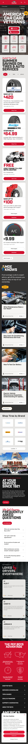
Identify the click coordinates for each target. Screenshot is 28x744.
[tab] (5, 74)
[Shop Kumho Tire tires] (20, 441)
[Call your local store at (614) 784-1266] (21, 2)
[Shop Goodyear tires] (20, 423)
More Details (7, 663)
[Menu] (3, 2)
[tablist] (12, 74)
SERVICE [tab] (5, 287)
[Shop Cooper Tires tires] (7, 441)
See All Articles (6, 408)
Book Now (14, 217)
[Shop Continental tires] (7, 432)
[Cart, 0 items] (24, 2)
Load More (13, 448)
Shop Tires (14, 110)
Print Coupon (14, 213)
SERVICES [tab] (22, 74)
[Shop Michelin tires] (7, 423)
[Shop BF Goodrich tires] (20, 432)
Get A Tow (14, 178)
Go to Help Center (7, 523)
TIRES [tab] (14, 74)
